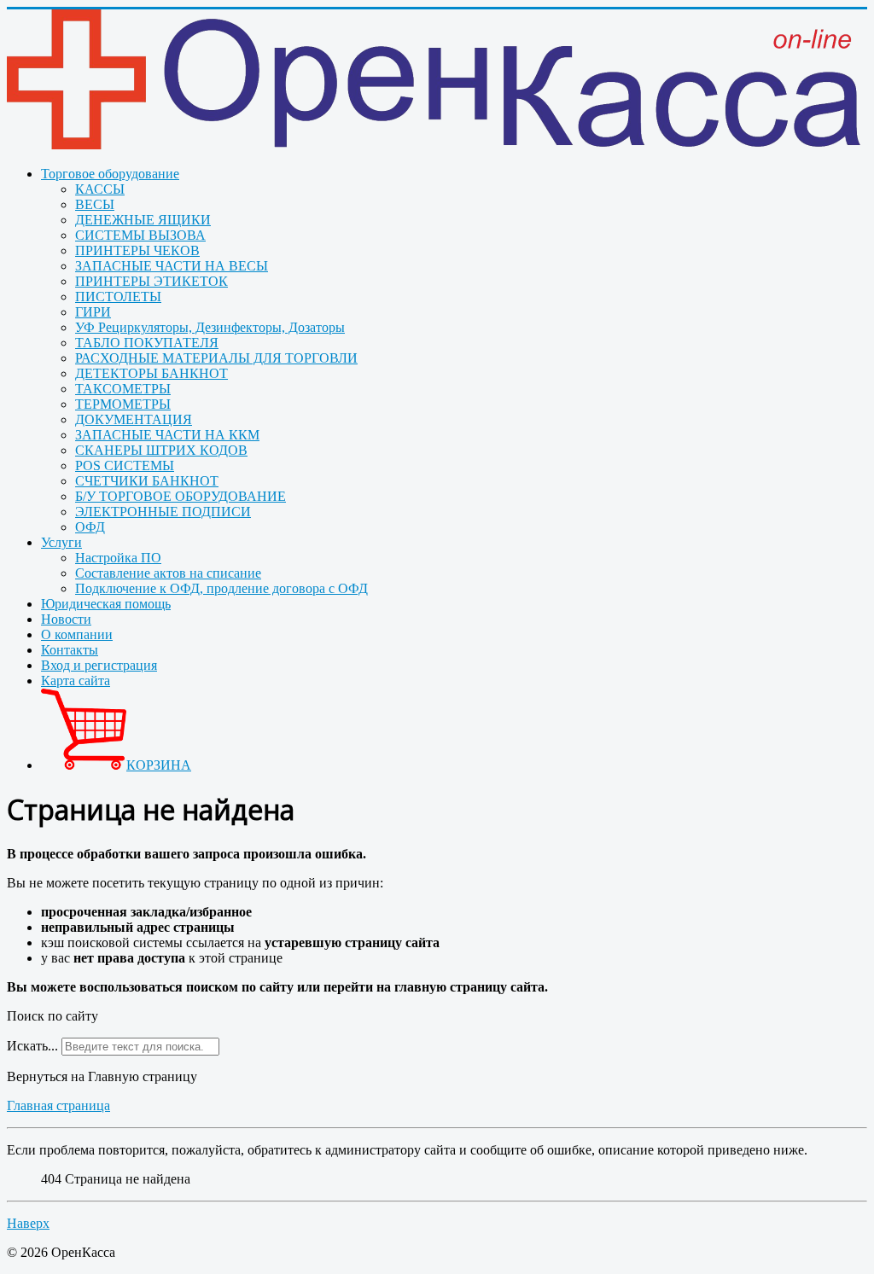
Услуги (61, 542)
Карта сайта (75, 680)
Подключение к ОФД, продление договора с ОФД (221, 588)
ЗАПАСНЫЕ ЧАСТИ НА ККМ (167, 435)
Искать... (32, 1045)
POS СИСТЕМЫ (124, 465)
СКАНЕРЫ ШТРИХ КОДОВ (161, 450)
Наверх (28, 1223)
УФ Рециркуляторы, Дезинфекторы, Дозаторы (210, 327)
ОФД (90, 527)
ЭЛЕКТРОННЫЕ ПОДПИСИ (163, 511)
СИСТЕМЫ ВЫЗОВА (140, 235)
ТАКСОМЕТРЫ (123, 388)
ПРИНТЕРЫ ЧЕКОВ (137, 250)
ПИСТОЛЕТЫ (118, 296)
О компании (77, 634)
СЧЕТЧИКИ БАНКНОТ (146, 481)
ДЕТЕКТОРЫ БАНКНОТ (151, 373)
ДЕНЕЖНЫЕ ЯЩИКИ (143, 219)
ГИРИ (93, 312)
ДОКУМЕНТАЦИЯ (133, 419)
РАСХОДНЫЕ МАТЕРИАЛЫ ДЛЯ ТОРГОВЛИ (216, 358)
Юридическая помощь (106, 603)
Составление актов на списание (168, 573)
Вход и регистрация (99, 665)
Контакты (69, 650)
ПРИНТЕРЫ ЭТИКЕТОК (151, 281)
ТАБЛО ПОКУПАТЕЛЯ (146, 342)
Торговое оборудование (110, 173)
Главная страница (58, 1105)
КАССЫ (100, 189)
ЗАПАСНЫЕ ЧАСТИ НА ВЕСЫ (171, 266)
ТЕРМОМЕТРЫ (123, 404)
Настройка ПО (118, 557)
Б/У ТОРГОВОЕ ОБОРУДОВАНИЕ (180, 496)
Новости (66, 619)
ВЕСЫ (94, 204)
